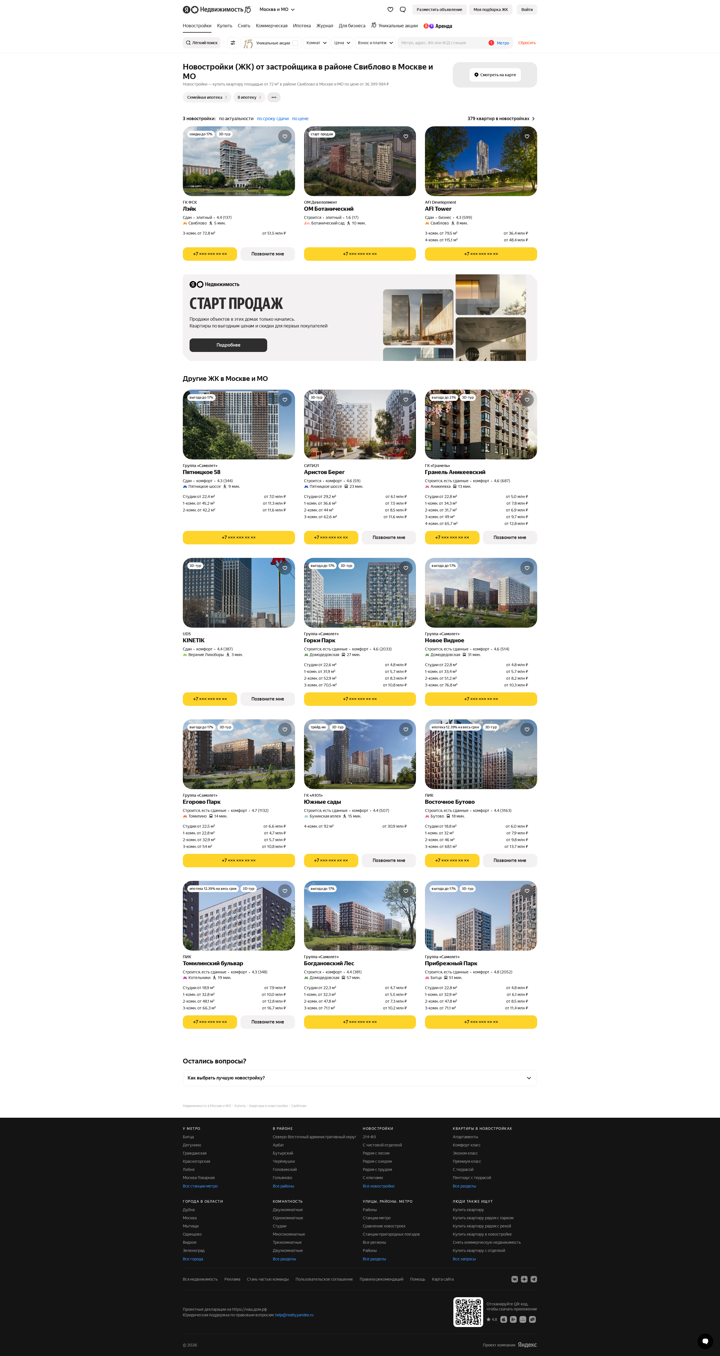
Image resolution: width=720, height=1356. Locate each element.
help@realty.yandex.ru (294, 1315)
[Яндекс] (527, 1345)
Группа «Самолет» (200, 465)
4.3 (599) (464, 217)
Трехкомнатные (287, 1242)
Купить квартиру (468, 1209)
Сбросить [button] (527, 43)
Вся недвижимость (200, 1279)
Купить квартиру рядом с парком (483, 1218)
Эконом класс (465, 1153)
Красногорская (196, 1161)
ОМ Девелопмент (320, 202)
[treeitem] (198, 26)
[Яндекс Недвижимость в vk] (514, 1279)
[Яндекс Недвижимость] (217, 10)
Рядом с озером (377, 1161)
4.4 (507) (381, 810)
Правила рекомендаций (381, 1279)
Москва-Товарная (199, 1177)
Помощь (417, 1279)
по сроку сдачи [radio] (273, 118)
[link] (527, 10)
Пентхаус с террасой (472, 1177)
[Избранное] (390, 10)
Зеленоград (193, 1250)
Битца (188, 1137)
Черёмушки (284, 1161)
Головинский (285, 1169)
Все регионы (374, 1242)
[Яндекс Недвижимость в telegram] (533, 1279)
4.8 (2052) (503, 972)
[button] (403, 10)
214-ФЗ (369, 1137)
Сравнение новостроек (384, 1226)
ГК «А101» (313, 795)
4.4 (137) (224, 217)
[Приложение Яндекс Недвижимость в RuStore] (532, 1319)
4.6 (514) (501, 649)
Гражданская (194, 1153)
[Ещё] (274, 97)
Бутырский (283, 1153)
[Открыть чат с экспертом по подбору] (705, 1341)
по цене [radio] (300, 118)
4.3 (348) (259, 972)
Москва (190, 1218)
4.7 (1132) (260, 810)
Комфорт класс (467, 1145)
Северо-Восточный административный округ (314, 1137)
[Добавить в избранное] (285, 136)
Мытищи (191, 1226)
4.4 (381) (354, 972)
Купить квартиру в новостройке (482, 1234)
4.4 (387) (225, 649)
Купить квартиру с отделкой (479, 1250)
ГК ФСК (190, 202)
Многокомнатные (289, 1234)
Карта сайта (443, 1279)
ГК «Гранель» (437, 465)
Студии (279, 1226)
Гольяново (282, 1177)
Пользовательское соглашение (324, 1279)
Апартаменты (465, 1137)
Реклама (232, 1279)
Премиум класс (467, 1161)
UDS (187, 634)
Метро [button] (503, 43)
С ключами (373, 1177)
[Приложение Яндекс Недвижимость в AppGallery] (522, 1319)
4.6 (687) (502, 481)
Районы (370, 1209)
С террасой (463, 1169)
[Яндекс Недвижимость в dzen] (524, 1279)
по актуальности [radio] (236, 118)
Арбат (278, 1145)
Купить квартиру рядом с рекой (482, 1226)
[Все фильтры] (232, 42)
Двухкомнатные (288, 1209)
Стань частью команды (268, 1279)
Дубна (189, 1209)
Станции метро (377, 1218)
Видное (190, 1242)
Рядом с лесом (376, 1153)
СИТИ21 (311, 465)
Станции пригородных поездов (391, 1234)
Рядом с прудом (377, 1169)
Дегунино (192, 1145)
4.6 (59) (353, 481)
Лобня (188, 1169)
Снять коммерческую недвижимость (487, 1242)
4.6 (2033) (382, 649)
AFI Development (440, 202)
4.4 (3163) (503, 810)
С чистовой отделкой (382, 1145)
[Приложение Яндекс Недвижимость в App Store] (503, 1319)
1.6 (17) (352, 217)
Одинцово (192, 1234)
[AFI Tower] (481, 161)
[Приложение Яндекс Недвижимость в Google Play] (513, 1319)
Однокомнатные (288, 1218)
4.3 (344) (225, 481)
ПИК (429, 795)
